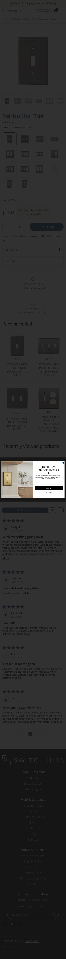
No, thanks (48, 492)
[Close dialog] (63, 463)
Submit (48, 488)
